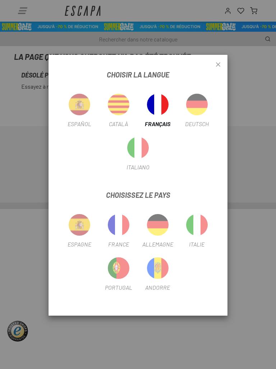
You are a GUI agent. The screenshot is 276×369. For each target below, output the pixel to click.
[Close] (218, 65)
